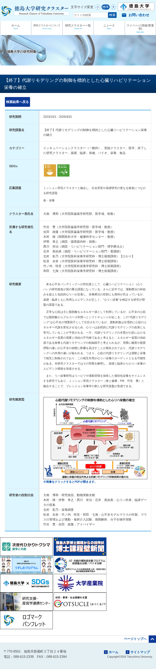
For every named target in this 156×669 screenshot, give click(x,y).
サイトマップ (138, 652)
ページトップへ (140, 639)
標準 (105, 7)
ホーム (15, 26)
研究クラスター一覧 (78, 26)
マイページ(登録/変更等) (140, 28)
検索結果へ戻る (17, 102)
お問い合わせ (135, 15)
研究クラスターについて (47, 26)
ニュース (109, 26)
